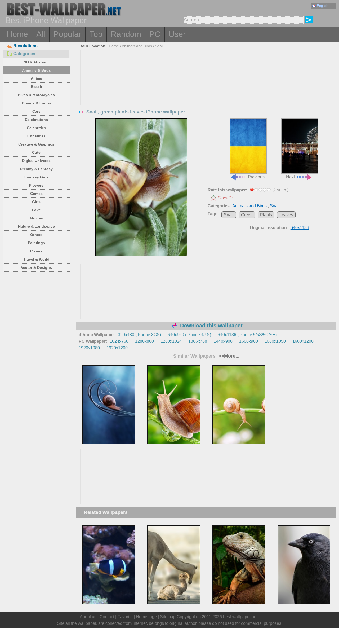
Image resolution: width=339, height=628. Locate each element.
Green (247, 215)
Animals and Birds (137, 46)
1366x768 (197, 341)
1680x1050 (275, 341)
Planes (36, 251)
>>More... (228, 356)
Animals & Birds (36, 70)
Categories (24, 53)
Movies (36, 218)
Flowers (36, 185)
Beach (36, 87)
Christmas (36, 136)
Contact (107, 616)
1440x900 (223, 341)
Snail (159, 46)
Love (36, 210)
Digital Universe (36, 161)
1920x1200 (117, 348)
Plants (266, 215)
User (177, 34)
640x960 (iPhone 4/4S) (189, 334)
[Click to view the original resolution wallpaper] (141, 187)
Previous (256, 177)
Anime (36, 78)
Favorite (225, 198)
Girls (36, 202)
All (40, 34)
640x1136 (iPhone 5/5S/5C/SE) (247, 334)
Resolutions (25, 45)
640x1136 (300, 227)
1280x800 (144, 341)
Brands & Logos (36, 103)
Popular (67, 34)
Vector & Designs (36, 267)
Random (126, 34)
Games (36, 193)
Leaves (286, 215)
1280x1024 (171, 341)
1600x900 (248, 341)
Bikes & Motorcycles (36, 95)
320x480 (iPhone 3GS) (139, 334)
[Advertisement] (206, 90)
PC (154, 34)
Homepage (146, 616)
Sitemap (168, 616)
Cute (36, 152)
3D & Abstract (36, 62)
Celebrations (36, 119)
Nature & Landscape (36, 226)
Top (96, 34)
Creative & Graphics (36, 144)
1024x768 (119, 341)
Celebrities (36, 128)
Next (290, 177)
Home (17, 34)
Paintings (36, 243)
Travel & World (36, 259)
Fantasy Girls (36, 177)
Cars (36, 111)
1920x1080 (89, 348)
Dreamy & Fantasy (36, 169)
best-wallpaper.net (240, 616)
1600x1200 (303, 341)
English (322, 6)
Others (36, 234)
